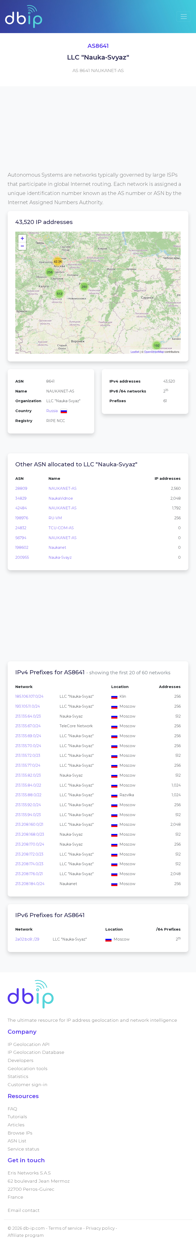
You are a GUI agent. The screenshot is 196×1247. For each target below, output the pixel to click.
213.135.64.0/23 (28, 716)
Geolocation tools (27, 1068)
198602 (21, 547)
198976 (21, 518)
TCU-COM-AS (61, 528)
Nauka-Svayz (60, 557)
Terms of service (65, 1228)
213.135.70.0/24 (28, 746)
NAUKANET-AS (62, 488)
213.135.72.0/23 (27, 755)
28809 (21, 488)
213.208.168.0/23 (29, 834)
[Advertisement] (98, 134)
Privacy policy (100, 1228)
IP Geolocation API (29, 1044)
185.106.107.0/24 (29, 696)
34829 (21, 498)
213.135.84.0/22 (28, 785)
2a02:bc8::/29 (27, 939)
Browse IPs (20, 1133)
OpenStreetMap (154, 351)
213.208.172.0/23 (29, 854)
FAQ (12, 1108)
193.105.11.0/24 (27, 706)
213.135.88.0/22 (28, 795)
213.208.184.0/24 (29, 883)
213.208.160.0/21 (29, 824)
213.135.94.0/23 (28, 814)
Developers (20, 1060)
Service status (23, 1149)
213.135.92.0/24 (28, 805)
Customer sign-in (27, 1084)
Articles (16, 1124)
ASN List (17, 1140)
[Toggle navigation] (184, 16)
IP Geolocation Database (36, 1052)
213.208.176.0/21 (29, 874)
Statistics (18, 1076)
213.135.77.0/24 (27, 765)
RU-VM (55, 518)
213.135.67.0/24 (28, 726)
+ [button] (22, 238)
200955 (22, 557)
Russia (52, 411)
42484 (21, 508)
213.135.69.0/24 (28, 736)
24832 (20, 528)
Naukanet (57, 547)
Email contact (24, 1210)
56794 (20, 538)
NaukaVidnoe (60, 498)
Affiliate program (26, 1235)
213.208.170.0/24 (29, 844)
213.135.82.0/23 (28, 775)
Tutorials (17, 1116)
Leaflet (135, 351)
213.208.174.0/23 (29, 864)
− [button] (22, 246)
